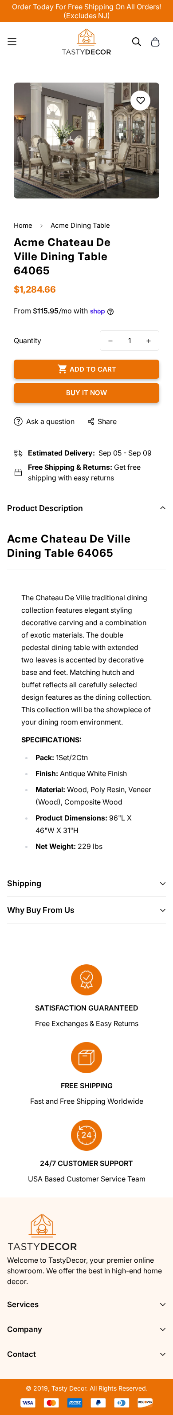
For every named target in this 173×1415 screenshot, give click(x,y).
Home (23, 225)
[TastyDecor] (86, 41)
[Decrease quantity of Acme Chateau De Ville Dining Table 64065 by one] (110, 341)
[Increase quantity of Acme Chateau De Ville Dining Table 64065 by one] (148, 341)
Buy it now (86, 392)
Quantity (27, 340)
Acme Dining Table (80, 225)
